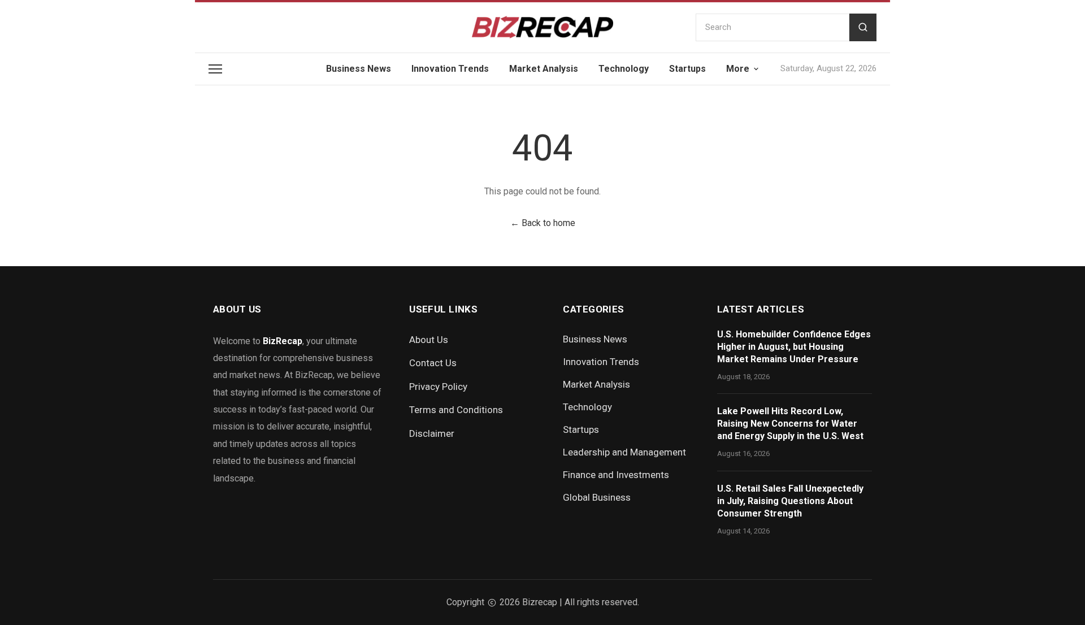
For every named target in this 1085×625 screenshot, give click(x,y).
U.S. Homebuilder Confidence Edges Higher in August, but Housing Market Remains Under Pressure (794, 346)
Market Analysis (543, 68)
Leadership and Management (624, 452)
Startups (687, 68)
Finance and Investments (616, 474)
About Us (428, 339)
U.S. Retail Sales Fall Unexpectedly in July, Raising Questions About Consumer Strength (790, 501)
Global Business (597, 497)
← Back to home (542, 223)
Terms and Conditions (456, 409)
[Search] (862, 27)
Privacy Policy (438, 386)
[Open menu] (215, 69)
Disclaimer (431, 433)
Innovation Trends (450, 68)
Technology (623, 68)
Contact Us (433, 362)
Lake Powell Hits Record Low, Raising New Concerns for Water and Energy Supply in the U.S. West (790, 423)
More (737, 68)
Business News (358, 68)
